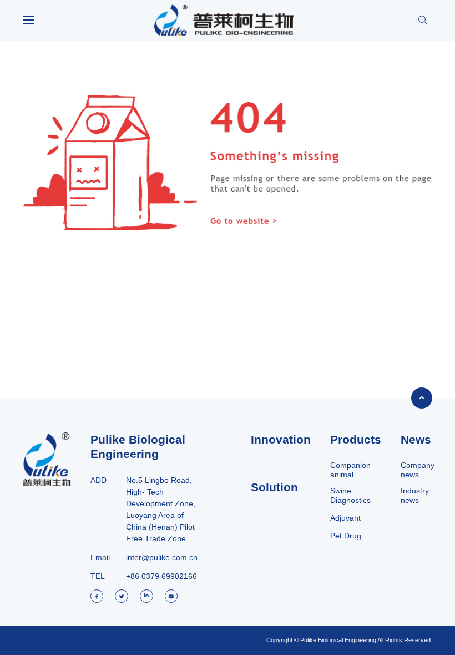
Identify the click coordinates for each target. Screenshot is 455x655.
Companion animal (350, 470)
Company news (417, 470)
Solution (274, 487)
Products (355, 439)
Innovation (281, 439)
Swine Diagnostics (350, 495)
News (416, 439)
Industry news (415, 495)
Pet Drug (345, 535)
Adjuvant (345, 517)
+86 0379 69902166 (161, 576)
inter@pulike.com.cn (162, 557)
